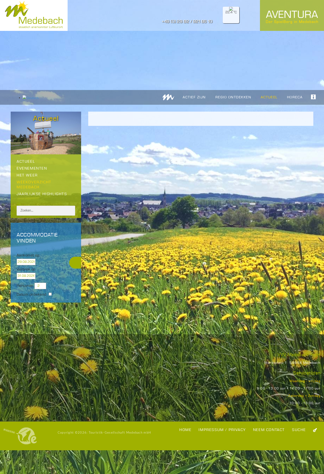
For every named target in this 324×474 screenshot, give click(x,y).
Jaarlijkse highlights (42, 194)
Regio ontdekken (233, 97)
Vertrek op (26, 269)
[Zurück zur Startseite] (168, 97)
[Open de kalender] (46, 262)
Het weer (27, 175)
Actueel (269, 97)
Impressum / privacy (222, 430)
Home (185, 430)
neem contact (269, 430)
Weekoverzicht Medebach (34, 185)
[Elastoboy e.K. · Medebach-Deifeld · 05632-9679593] (20, 435)
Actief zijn (194, 97)
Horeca (295, 97)
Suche (299, 430)
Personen (25, 286)
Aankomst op (28, 255)
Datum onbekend (31, 294)
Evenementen (32, 168)
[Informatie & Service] (311, 96)
